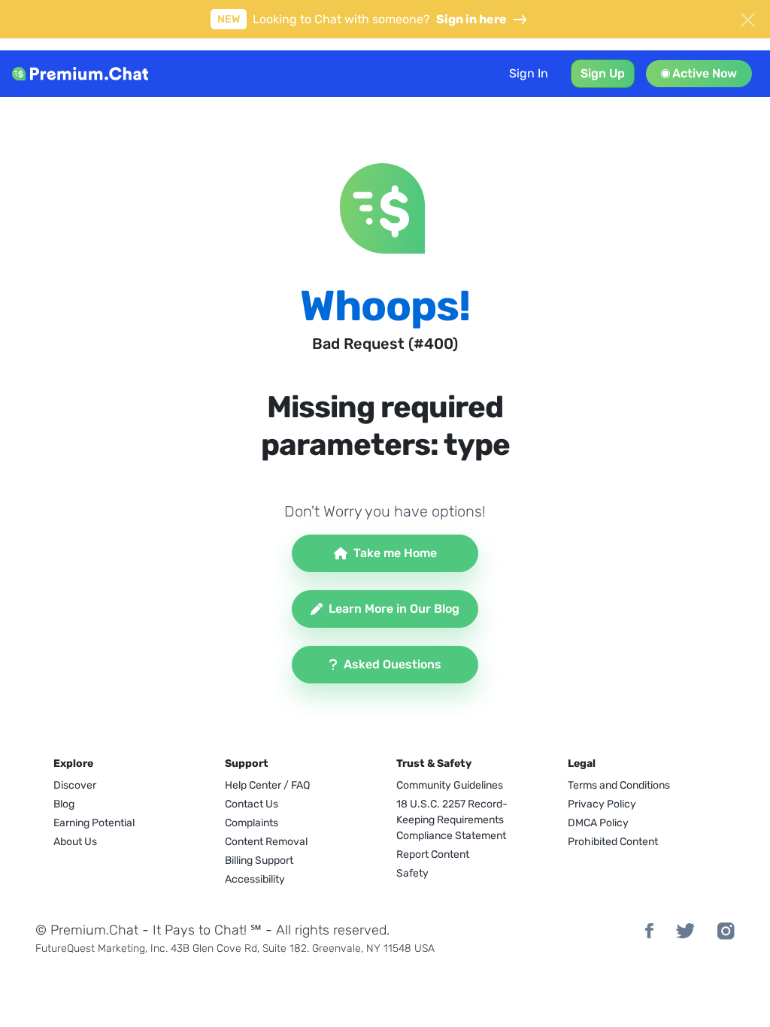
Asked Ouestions (392, 664)
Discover (74, 785)
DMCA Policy (598, 822)
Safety (412, 873)
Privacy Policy (602, 804)
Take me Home (395, 553)
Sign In (528, 73)
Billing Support (259, 860)
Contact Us (251, 804)
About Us (75, 841)
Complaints (251, 822)
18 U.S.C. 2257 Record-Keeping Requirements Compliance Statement (452, 820)
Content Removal (266, 841)
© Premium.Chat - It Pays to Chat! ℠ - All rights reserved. (212, 930)
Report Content (432, 854)
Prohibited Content (613, 841)
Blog (63, 804)
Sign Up (603, 73)
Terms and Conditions (619, 785)
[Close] (747, 18)
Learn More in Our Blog (394, 608)
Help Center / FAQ (267, 785)
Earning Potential (94, 822)
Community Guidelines (449, 785)
